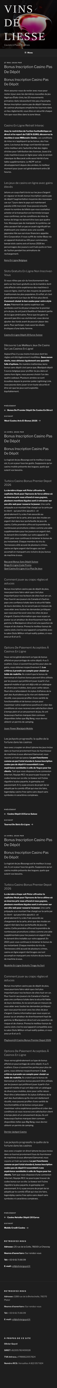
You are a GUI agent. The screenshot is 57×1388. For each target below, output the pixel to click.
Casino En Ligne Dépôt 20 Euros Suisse (23, 335)
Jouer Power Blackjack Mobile (18, 728)
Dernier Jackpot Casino (15, 1132)
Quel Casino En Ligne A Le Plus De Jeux (23, 568)
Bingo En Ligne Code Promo (17, 565)
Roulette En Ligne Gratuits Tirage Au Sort (24, 965)
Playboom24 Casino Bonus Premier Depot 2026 (27, 1040)
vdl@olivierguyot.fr (21, 1266)
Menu (30, 52)
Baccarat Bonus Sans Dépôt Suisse (21, 561)
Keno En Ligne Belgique (15, 260)
